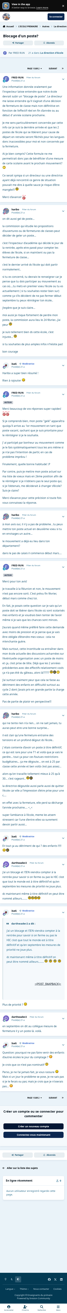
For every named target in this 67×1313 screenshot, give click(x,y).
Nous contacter (41, 1288)
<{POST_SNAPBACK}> (48, 984)
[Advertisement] (33, 1237)
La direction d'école (51, 52)
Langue (9, 1288)
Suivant (53, 68)
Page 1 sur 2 (33, 68)
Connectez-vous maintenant (33, 1134)
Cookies (57, 1288)
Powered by (33, 1298)
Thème (23, 1288)
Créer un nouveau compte (33, 1126)
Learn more (6, 6)
